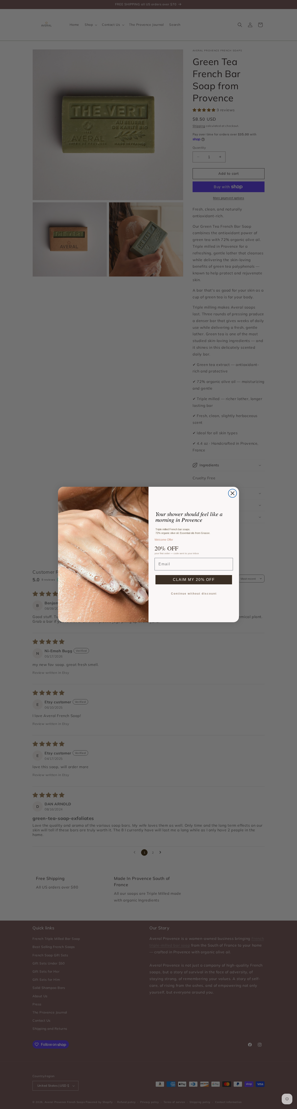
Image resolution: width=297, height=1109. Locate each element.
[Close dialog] (232, 493)
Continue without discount (194, 593)
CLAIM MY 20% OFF (194, 580)
